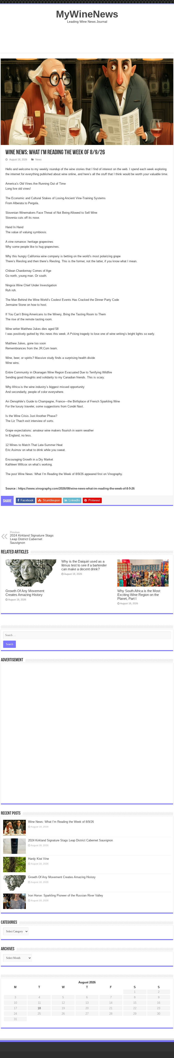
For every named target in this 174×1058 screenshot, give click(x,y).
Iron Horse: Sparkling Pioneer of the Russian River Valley (65, 895)
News (38, 159)
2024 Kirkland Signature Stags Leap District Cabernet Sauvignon (31, 537)
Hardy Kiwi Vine (38, 858)
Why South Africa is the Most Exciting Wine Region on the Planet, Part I (138, 594)
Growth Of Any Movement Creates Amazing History (24, 593)
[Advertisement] (87, 38)
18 (39, 1008)
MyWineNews (87, 14)
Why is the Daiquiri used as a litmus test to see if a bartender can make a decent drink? (84, 565)
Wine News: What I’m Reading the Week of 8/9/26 (61, 821)
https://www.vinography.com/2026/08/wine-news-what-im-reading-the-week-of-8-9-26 (76, 488)
